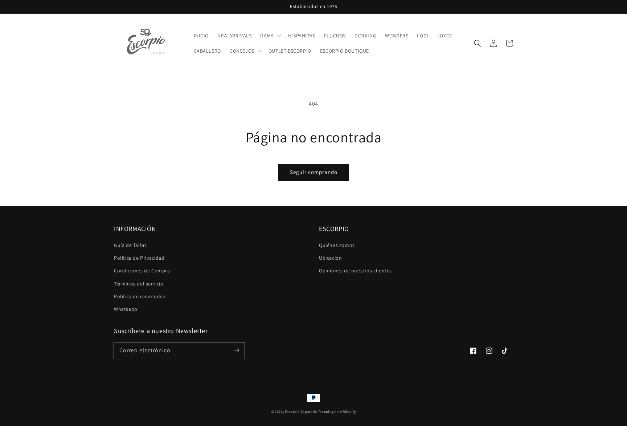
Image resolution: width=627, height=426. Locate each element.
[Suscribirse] (237, 350)
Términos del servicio (139, 283)
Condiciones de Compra (142, 270)
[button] (269, 35)
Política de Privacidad (139, 258)
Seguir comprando (313, 172)
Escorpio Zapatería (301, 411)
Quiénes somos (337, 245)
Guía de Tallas (130, 245)
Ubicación (330, 258)
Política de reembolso (140, 296)
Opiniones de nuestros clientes (355, 270)
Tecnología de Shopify (337, 411)
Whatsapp (126, 309)
